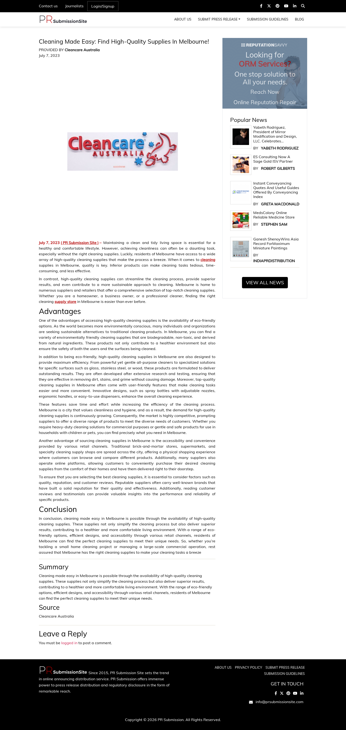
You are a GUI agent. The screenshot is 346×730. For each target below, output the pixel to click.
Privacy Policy (248, 667)
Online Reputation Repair (264, 78)
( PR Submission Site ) (80, 242)
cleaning (208, 259)
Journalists (74, 6)
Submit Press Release (217, 19)
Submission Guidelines (267, 19)
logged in (69, 642)
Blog (299, 19)
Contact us (48, 6)
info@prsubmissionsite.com (279, 701)
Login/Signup (102, 6)
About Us (182, 19)
